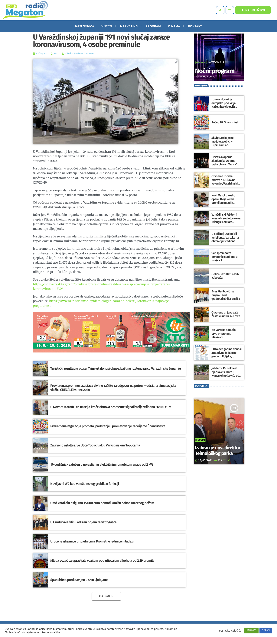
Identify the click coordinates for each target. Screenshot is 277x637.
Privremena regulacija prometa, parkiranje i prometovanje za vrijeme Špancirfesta (107, 426)
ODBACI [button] (266, 630)
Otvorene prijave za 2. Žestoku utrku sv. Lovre (225, 314)
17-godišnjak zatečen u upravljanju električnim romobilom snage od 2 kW (101, 464)
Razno (200, 440)
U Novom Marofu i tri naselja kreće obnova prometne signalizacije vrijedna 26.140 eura (110, 407)
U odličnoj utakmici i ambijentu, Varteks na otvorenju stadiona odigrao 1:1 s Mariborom (226, 239)
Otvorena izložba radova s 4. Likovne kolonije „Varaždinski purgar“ (224, 182)
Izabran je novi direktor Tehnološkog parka (217, 450)
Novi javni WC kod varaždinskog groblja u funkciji (84, 484)
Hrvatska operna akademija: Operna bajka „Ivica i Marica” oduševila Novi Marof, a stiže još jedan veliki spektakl (225, 166)
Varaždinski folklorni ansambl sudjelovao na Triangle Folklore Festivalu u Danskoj (225, 220)
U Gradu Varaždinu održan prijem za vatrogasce (83, 522)
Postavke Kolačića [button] (230, 630)
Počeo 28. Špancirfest (224, 122)
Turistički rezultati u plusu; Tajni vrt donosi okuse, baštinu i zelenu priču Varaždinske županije (115, 368)
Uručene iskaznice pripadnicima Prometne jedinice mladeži (92, 541)
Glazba (200, 62)
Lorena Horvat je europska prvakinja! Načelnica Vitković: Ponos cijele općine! (223, 105)
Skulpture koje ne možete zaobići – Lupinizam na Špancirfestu (222, 143)
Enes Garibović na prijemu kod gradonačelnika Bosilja (225, 295)
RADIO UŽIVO (253, 10)
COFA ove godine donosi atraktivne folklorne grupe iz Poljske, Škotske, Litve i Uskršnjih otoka (226, 356)
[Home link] (25, 10)
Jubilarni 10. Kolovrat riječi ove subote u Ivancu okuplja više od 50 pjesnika (225, 374)
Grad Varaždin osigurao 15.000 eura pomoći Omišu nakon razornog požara (102, 503)
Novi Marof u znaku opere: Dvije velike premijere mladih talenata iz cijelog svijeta (223, 203)
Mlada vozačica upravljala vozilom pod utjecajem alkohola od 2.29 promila (102, 560)
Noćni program (215, 71)
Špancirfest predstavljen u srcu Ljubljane (79, 580)
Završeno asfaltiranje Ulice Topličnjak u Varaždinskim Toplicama (95, 445)
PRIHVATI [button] (251, 630)
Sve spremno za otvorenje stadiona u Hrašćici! (224, 256)
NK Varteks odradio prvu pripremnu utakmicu (223, 333)
